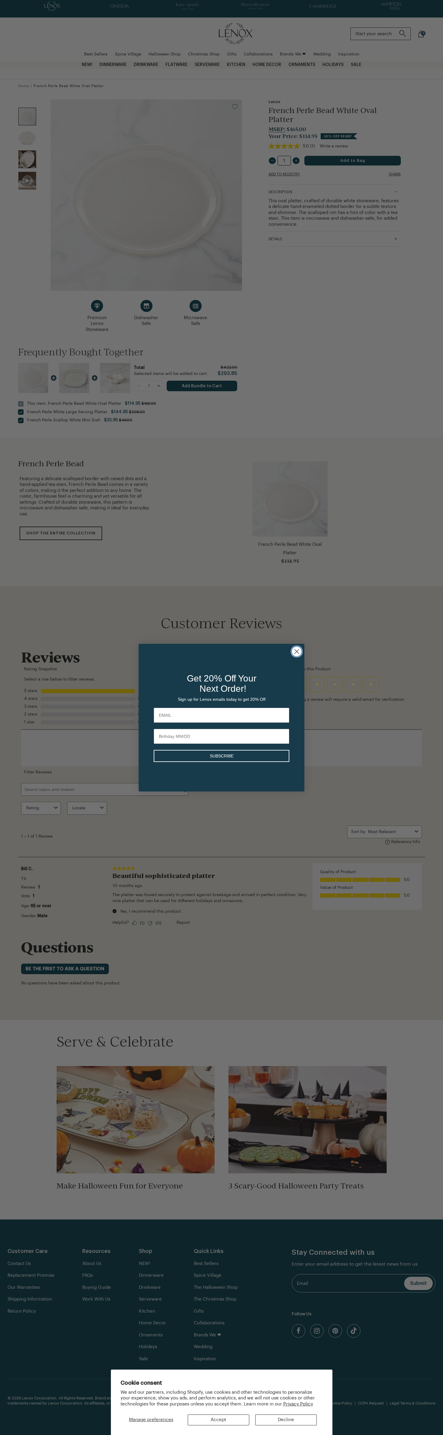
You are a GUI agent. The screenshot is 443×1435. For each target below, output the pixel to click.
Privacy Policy (298, 1404)
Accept (218, 1420)
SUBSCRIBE (222, 756)
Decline (286, 1420)
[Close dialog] (296, 651)
